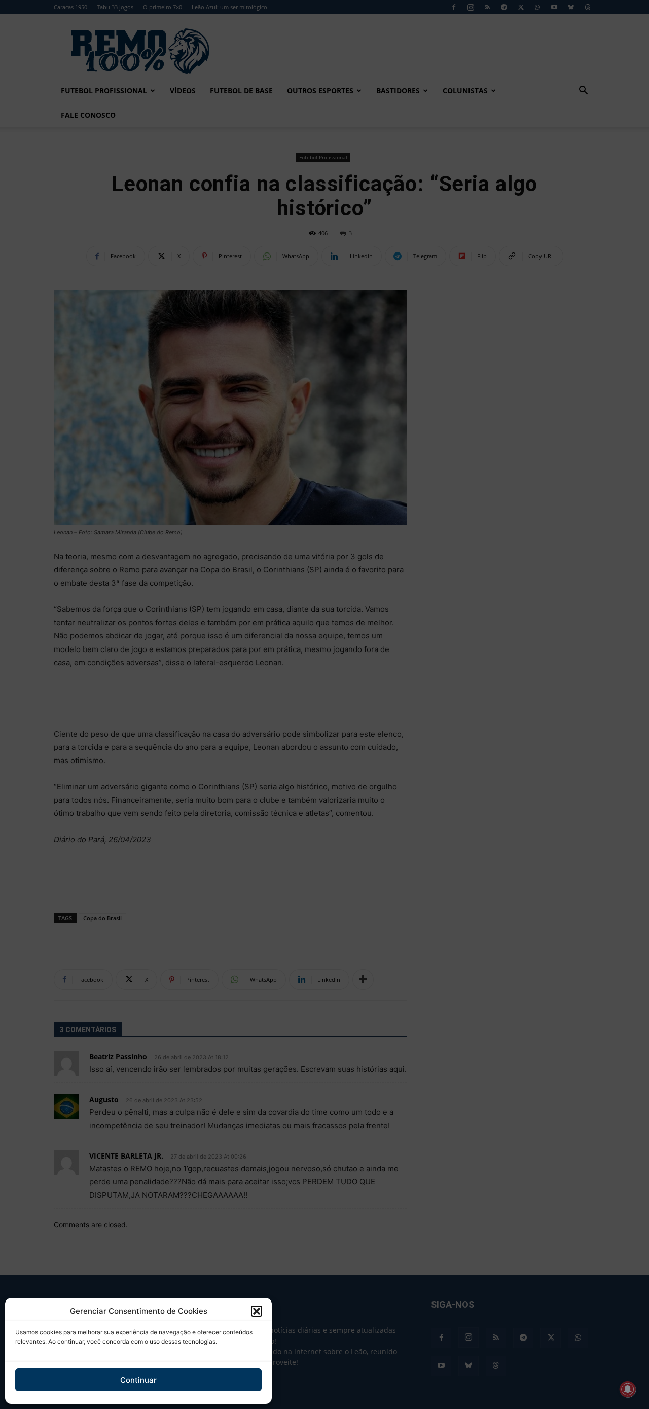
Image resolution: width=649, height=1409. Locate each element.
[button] (256, 1311)
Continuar (138, 1380)
